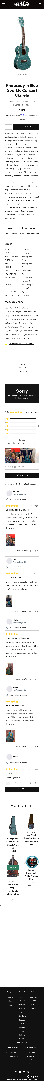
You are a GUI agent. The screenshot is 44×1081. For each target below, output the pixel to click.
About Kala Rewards (13, 1052)
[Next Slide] (37, 455)
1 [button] (18, 75)
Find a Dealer (31, 1052)
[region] (22, 455)
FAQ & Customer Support (22, 1035)
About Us (10, 997)
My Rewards (13, 1056)
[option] (22, 43)
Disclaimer (22, 1004)
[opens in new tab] (16, 1072)
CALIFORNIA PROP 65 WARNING (21, 344)
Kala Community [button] (30, 1047)
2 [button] (20, 75)
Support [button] (22, 992)
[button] (22, 418)
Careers (10, 1005)
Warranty (22, 1028)
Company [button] (10, 992)
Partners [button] (34, 992)
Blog (30, 1064)
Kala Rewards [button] (13, 1047)
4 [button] (26, 75)
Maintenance (22, 1043)
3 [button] (23, 75)
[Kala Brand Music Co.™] (22, 4)
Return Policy (22, 1016)
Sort (18, 484)
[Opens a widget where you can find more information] (33, 1077)
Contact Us (10, 1001)
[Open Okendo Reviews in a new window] (14, 466)
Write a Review (26, 476)
